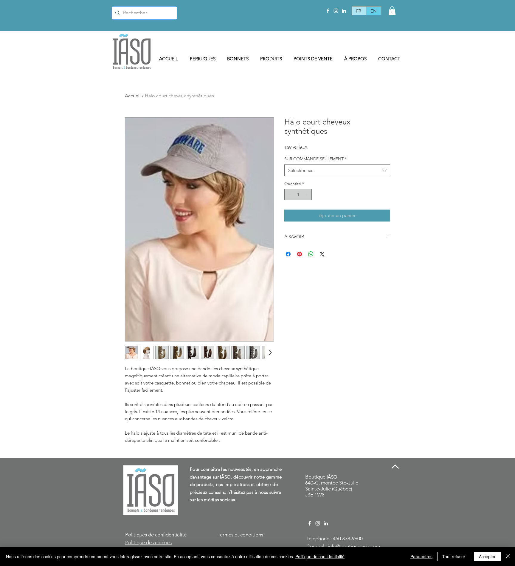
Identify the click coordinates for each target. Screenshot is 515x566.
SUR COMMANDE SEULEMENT (315, 159)
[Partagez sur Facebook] (288, 254)
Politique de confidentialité (320, 556)
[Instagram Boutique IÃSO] (336, 11)
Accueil (133, 96)
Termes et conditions (240, 535)
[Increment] (307, 194)
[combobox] (337, 170)
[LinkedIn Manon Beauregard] (344, 11)
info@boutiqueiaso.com (354, 546)
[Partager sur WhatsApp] (310, 254)
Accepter (487, 556)
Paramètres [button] (421, 556)
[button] (392, 10)
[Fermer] (507, 556)
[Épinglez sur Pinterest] (299, 254)
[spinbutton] (298, 194)
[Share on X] (322, 254)
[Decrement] (289, 194)
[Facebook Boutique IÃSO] (328, 11)
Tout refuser (453, 556)
